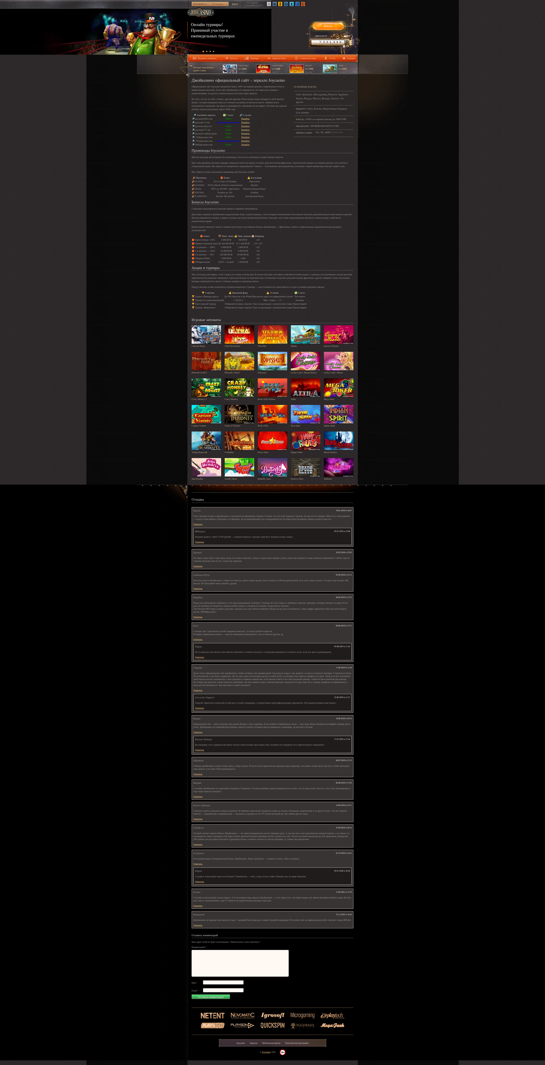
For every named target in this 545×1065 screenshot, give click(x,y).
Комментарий (199, 947)
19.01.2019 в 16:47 (344, 510)
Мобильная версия (271, 1042)
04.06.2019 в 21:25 (344, 597)
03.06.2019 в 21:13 (344, 574)
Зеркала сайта (279, 58)
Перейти (245, 118)
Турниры (254, 58)
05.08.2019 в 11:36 (342, 646)
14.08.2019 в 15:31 (344, 805)
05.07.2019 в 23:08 (342, 531)
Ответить (197, 524)
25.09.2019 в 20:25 (344, 827)
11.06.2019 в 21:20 (344, 667)
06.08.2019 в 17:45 (344, 782)
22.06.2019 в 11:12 (342, 697)
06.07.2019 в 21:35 (344, 760)
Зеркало (253, 1042)
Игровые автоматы (207, 58)
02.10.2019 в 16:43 (344, 853)
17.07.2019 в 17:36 (342, 739)
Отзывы (351, 58)
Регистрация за (208, 4)
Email (195, 990)
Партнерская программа (297, 1042)
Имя (194, 982)
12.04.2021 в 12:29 (344, 892)
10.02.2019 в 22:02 (344, 552)
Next (357, 69)
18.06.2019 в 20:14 (344, 718)
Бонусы (234, 58)
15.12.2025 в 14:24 (344, 914)
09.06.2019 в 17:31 (344, 625)
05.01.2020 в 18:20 (342, 870)
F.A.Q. (332, 58)
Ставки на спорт (308, 58)
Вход (235, 4)
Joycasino (240, 1042)
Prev (221, 69)
